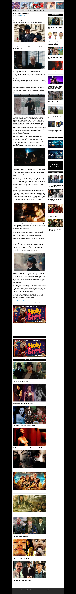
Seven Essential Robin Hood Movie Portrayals (54, 230)
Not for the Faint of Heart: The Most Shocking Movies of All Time (28, 447)
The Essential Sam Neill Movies (20, 536)
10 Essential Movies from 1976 (20, 381)
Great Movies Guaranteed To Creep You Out (23, 403)
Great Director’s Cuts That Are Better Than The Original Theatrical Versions (55, 200)
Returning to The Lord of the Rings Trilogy (23, 514)
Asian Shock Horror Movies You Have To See (24, 425)
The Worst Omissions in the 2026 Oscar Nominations (55, 186)
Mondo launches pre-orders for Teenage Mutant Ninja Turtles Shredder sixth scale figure (55, 87)
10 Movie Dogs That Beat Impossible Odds (53, 102)
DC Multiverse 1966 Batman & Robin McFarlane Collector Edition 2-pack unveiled (55, 131)
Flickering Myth (38, 6)
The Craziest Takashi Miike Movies (21, 558)
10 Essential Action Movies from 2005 (22, 469)
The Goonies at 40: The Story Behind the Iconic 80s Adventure (28, 492)
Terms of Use (40, 590)
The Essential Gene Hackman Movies (22, 580)
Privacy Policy (46, 590)
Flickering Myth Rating (18, 300)
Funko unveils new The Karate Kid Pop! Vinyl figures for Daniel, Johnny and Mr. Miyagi (55, 43)
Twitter (28, 302)
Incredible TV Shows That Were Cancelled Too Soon (55, 216)
